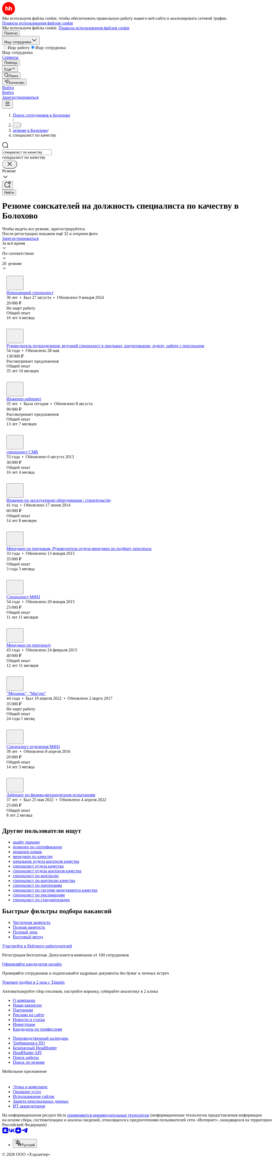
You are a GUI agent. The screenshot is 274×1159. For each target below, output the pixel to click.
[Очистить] (9, 164)
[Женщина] (15, 336)
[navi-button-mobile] (7, 104)
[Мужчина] (15, 283)
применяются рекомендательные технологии (108, 1115)
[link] (11, 75)
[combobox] (27, 152)
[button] (8, 87)
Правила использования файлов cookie (94, 28)
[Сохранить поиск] (7, 185)
